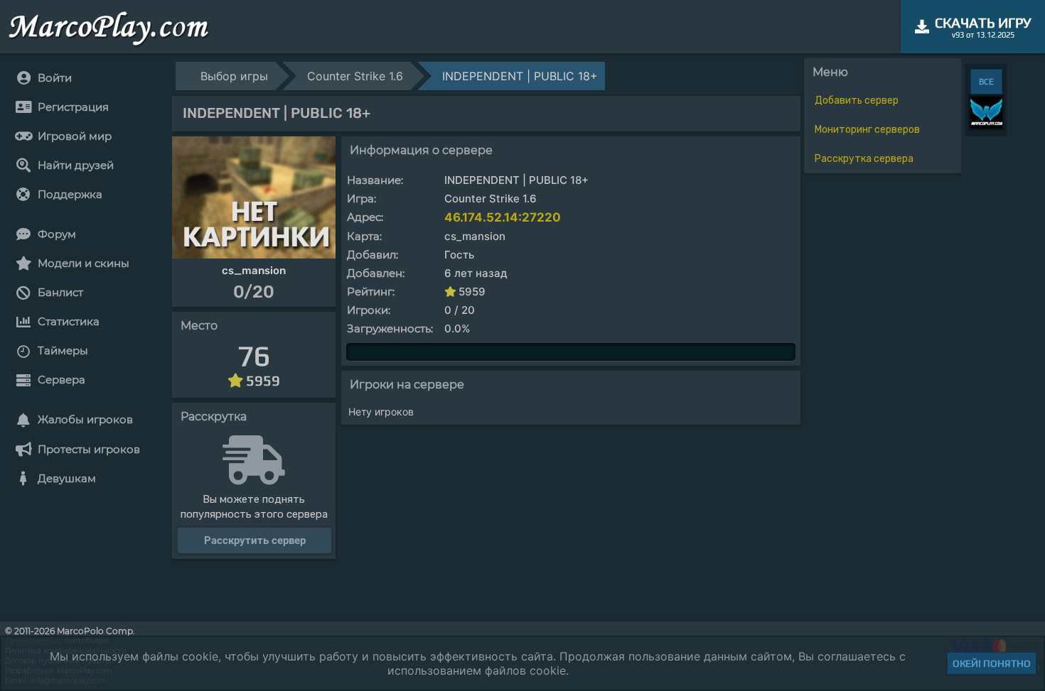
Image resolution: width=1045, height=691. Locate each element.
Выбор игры (234, 76)
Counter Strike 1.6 (355, 76)
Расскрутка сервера (864, 159)
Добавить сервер (857, 100)
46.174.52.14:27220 (502, 217)
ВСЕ (986, 82)
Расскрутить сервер (255, 540)
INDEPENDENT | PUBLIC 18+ (520, 76)
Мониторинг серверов (867, 130)
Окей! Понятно (992, 663)
